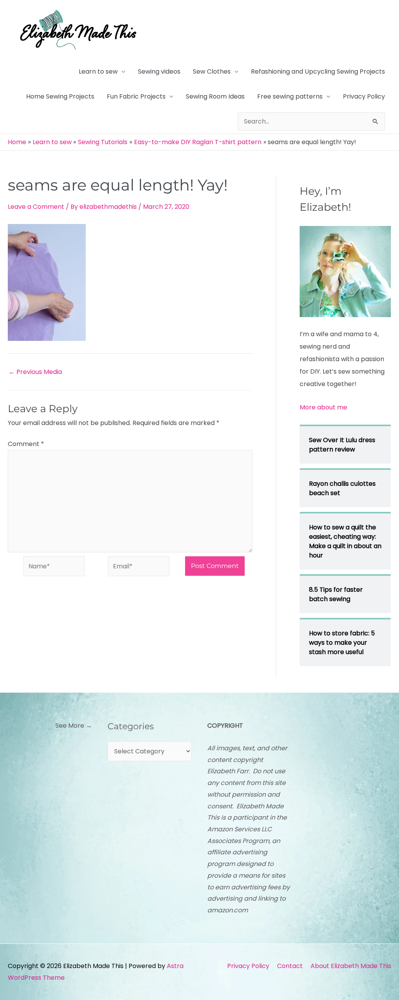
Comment (26, 443)
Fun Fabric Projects (136, 96)
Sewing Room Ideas (215, 96)
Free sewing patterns (290, 96)
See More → (73, 725)
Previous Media (35, 372)
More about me (323, 407)
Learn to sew (98, 71)
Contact (290, 965)
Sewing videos (159, 71)
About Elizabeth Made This (351, 965)
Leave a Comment (36, 206)
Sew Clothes (212, 71)
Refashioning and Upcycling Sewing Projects (318, 71)
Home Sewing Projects (60, 96)
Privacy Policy (364, 96)
